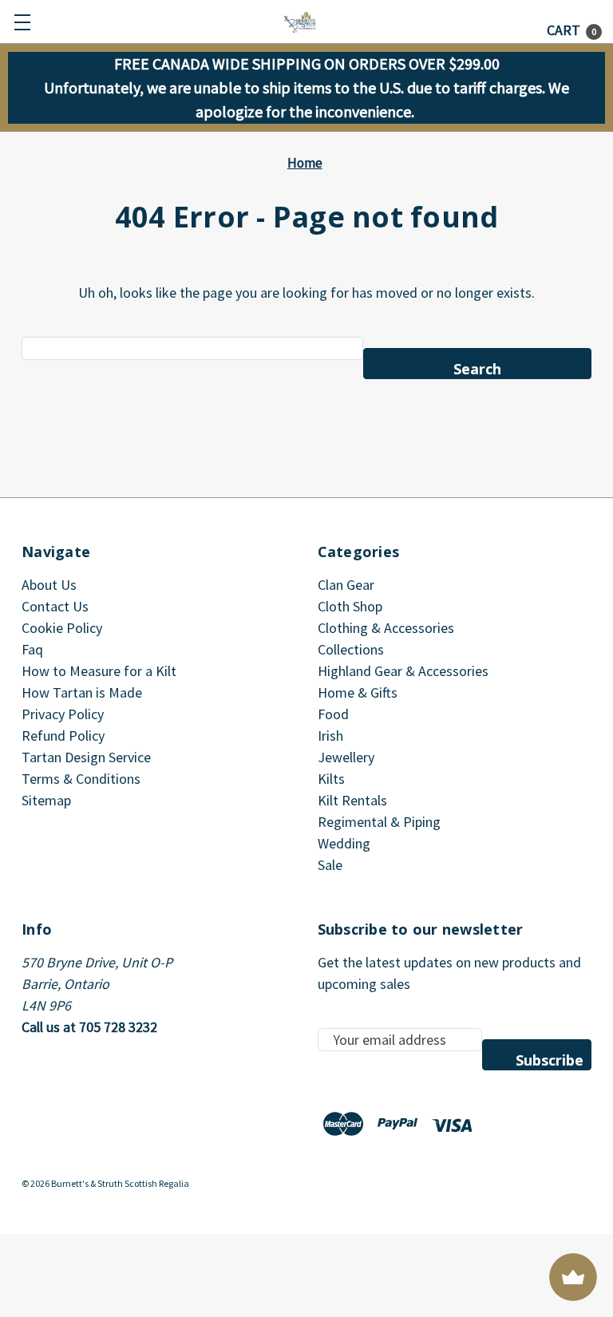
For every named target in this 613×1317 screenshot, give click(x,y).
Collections (351, 649)
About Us (49, 584)
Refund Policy (63, 735)
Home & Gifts (357, 692)
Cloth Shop (350, 606)
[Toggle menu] (22, 22)
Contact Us (55, 606)
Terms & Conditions (81, 778)
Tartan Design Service (86, 757)
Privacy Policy (63, 714)
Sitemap (46, 800)
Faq (32, 649)
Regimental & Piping (379, 822)
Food (333, 714)
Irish (330, 735)
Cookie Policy (62, 628)
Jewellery (346, 757)
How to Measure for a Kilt (99, 671)
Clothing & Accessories (386, 628)
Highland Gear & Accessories (403, 671)
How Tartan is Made (82, 692)
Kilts (331, 778)
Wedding (344, 843)
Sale (330, 865)
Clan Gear (346, 584)
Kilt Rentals (352, 800)
